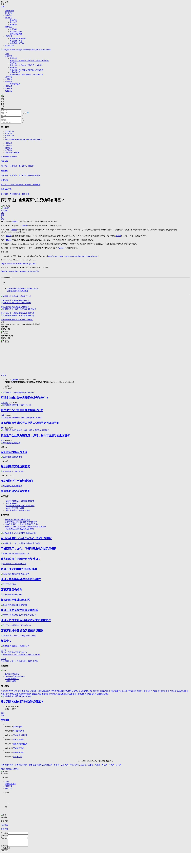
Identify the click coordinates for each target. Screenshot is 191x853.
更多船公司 (17, 757)
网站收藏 (114, 691)
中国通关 (8, 79)
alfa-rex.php (9, 135)
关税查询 (8, 36)
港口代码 (13, 22)
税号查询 (55, 691)
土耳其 (94, 694)
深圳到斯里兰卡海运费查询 (17, 480)
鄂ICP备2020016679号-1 (10, 769)
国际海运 (29, 59)
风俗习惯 (88, 691)
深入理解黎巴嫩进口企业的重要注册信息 (17, 320)
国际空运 (26, 64)
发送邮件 (5, 851)
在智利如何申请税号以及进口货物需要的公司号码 (30, 422)
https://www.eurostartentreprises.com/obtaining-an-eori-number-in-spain (73, 256)
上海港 (83, 765)
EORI (102, 691)
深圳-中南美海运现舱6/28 (15, 676)
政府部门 (34, 691)
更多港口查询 (18, 748)
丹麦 (59, 694)
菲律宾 (173, 691)
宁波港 (90, 765)
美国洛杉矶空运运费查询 (15, 491)
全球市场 (8, 77)
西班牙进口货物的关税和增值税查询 (20, 501)
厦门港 (118, 765)
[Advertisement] (67, 358)
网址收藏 (5, 720)
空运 (119, 691)
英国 (19, 691)
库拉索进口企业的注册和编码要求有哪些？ (22, 522)
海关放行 (149, 691)
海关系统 (104, 694)
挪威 (33, 694)
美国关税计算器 (16, 41)
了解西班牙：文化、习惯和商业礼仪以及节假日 (29, 548)
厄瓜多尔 (4, 403)
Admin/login (9, 131)
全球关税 (8, 81)
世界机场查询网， (36, 765)
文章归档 (8, 145)
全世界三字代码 (16, 32)
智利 (2, 428)
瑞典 (43, 694)
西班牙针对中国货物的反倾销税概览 (22, 630)
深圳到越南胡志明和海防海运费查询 (22, 701)
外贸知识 (8, 86)
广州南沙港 (74, 765)
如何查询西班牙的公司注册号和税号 (20, 506)
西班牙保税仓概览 (11, 589)
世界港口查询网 (21, 765)
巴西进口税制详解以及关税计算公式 (23, 289)
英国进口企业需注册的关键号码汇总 (15, 300)
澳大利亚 (164, 691)
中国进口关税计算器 (18, 38)
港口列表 (13, 20)
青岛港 (104, 765)
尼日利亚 (107, 691)
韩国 (2, 415)
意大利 (81, 691)
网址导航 (8, 788)
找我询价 (4, 825)
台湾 (98, 694)
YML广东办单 (18, 731)
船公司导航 (9, 45)
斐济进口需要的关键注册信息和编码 (15, 307)
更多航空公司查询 (20, 735)
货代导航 (8, 91)
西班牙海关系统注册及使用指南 (19, 610)
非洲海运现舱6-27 (12, 679)
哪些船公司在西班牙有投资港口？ (21, 558)
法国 (135, 691)
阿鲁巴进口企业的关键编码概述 (17, 520)
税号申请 (129, 691)
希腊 (40, 691)
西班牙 (14, 157)
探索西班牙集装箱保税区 (15, 599)
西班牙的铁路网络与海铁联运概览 (21, 579)
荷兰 (159, 691)
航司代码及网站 (16, 34)
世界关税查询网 (7, 765)
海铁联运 (11, 694)
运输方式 (8, 56)
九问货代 (14, 380)
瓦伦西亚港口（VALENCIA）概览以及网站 (26, 538)
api (6, 137)
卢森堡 (155, 691)
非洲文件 (184, 691)
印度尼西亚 (5, 691)
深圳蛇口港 (47, 765)
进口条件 (65, 694)
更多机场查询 (18, 739)
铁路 (67, 691)
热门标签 (8, 150)
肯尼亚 (89, 694)
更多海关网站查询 (20, 744)
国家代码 (13, 25)
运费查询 (8, 88)
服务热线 (4, 829)
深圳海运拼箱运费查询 (14, 452)
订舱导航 (8, 15)
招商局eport (17, 727)
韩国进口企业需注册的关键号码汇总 (22, 410)
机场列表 (13, 29)
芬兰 (169, 691)
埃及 (143, 691)
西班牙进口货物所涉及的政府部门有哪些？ (26, 620)
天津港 (97, 765)
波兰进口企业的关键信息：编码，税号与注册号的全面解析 (35, 435)
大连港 (111, 765)
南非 (50, 694)
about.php (8, 133)
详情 (2, 715)
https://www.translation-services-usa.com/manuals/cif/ (20, 271)
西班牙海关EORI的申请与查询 (18, 510)
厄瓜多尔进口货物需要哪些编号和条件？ (25, 397)
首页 (7, 54)
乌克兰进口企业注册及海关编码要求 (19, 529)
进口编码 (46, 691)
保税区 (62, 691)
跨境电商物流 (26, 73)
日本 (123, 691)
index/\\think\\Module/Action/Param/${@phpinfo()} (23, 139)
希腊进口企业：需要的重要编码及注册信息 (17, 313)
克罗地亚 (38, 694)
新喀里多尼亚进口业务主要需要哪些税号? (21, 524)
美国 (97, 691)
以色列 (54, 694)
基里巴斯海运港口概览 (17, 291)
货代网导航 (9, 11)
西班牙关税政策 (12, 503)
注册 (2, 7)
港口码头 (73, 691)
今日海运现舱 (10, 681)
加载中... (6, 640)
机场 (179, 691)
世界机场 (8, 27)
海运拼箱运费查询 (12, 152)
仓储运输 (26, 69)
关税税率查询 (15, 84)
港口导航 (8, 18)
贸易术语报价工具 (17, 43)
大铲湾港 (64, 765)
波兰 (2, 440)
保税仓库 (25, 691)
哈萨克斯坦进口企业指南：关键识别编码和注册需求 (25, 527)
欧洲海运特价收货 (12, 674)
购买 (2, 713)
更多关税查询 (18, 752)
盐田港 (56, 765)
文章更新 (8, 148)
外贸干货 (4, 694)
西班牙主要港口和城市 (15, 508)
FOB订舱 (8, 13)
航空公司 (13, 691)
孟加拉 (71, 694)
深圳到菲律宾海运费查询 (15, 466)
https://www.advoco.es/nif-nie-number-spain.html (18, 264)
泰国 (94, 691)
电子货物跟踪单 (80, 694)
